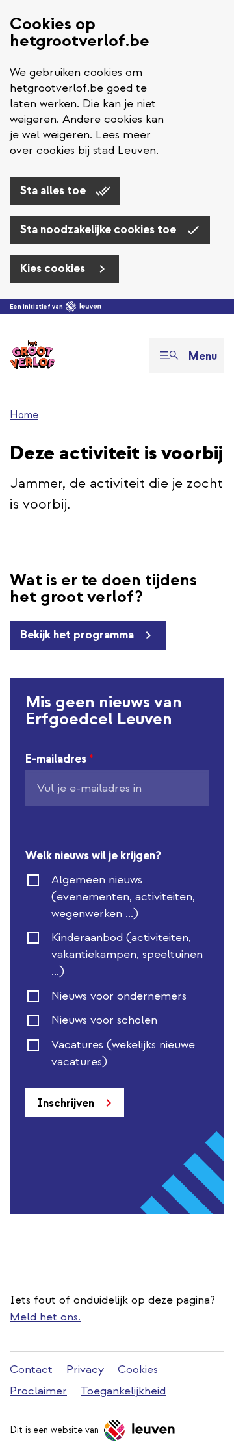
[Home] (32, 355)
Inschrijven (66, 1103)
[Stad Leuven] (83, 306)
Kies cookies (54, 268)
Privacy (85, 1369)
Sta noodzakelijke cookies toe (99, 229)
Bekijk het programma (77, 634)
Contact (31, 1369)
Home (24, 415)
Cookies (138, 1369)
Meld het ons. (45, 1316)
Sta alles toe (54, 190)
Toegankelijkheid (123, 1390)
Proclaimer (38, 1390)
